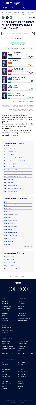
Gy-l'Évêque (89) (12, 148)
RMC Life (20, 381)
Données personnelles (7, 346)
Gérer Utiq (21, 348)
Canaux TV (5, 313)
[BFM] (2, 2)
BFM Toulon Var (22, 376)
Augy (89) (10, 179)
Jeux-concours (22, 315)
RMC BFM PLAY (6, 381)
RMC (3, 379)
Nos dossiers (5, 315)
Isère (9, 244)
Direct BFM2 (5, 303)
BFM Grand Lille (6, 371)
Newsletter (20, 289)
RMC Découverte (6, 383)
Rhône (9, 208)
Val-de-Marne (12, 238)
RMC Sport (21, 379)
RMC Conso (21, 383)
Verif (19, 388)
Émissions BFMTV (6, 308)
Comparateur (21, 303)
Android (29, 289)
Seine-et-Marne (12, 232)
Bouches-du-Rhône (13, 205)
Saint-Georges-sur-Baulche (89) (17, 176)
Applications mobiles (7, 330)
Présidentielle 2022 (9, 263)
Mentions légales (22, 343)
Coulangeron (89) (13, 191)
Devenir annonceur (23, 341)
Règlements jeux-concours (25, 318)
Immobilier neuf (22, 311)
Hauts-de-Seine (12, 220)
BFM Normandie (6, 376)
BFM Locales (5, 367)
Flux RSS (15, 289)
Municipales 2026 (9, 256)
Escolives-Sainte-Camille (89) (16, 161)
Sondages (23, 8)
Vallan (30, 14)
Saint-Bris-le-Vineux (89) (15, 188)
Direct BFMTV (5, 301)
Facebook (6, 289)
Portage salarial (22, 313)
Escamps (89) (12, 164)
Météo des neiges (6, 325)
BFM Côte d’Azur (6, 369)
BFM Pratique (21, 306)
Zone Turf (20, 386)
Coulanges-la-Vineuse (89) (15, 173)
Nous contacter (6, 341)
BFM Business (21, 362)
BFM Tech (20, 364)
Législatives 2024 (9, 260)
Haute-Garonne (12, 235)
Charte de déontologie (7, 353)
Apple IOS (24, 289)
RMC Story (5, 386)
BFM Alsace (21, 367)
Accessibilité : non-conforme (25, 353)
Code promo (21, 301)
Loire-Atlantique (12, 226)
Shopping (20, 308)
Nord (9, 211)
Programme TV (6, 311)
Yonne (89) (22, 14)
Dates (8, 8)
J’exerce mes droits (7, 351)
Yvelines (10, 229)
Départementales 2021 (11, 269)
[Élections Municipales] (12, 3)
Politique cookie (22, 346)
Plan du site (5, 332)
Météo (3, 323)
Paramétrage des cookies (8, 348)
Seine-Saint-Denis (13, 214)
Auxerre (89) (11, 167)
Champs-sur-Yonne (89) (15, 158)
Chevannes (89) (12, 151)
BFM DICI (20, 369)
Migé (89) (10, 182)
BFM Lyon (4, 374)
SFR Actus (4, 388)
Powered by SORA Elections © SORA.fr (17, 276)
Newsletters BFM (6, 327)
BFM (3, 8)
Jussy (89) (11, 154)
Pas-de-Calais (12, 223)
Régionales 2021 (9, 266)
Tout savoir (15, 8)
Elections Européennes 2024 (15, 12)
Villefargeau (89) (12, 170)
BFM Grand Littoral (23, 371)
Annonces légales (22, 320)
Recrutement (5, 343)
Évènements (5, 318)
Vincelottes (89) (12, 185)
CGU (19, 351)
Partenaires (5, 320)
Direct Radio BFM (6, 306)
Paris (9, 202)
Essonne (10, 241)
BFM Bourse (5, 364)
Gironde (10, 217)
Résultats (31, 8)
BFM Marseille (22, 374)
